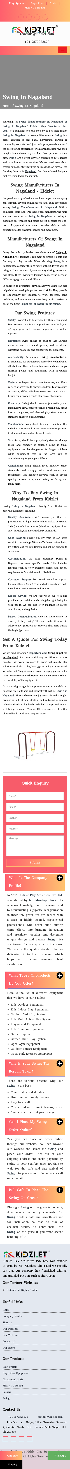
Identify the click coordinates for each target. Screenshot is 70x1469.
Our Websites (10, 1335)
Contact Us (9, 1341)
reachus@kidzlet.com (37, 34)
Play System (16, 3)
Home (7, 106)
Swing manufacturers (54, 357)
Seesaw (7, 1392)
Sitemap (7, 1322)
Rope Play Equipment (16, 1373)
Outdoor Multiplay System (22, 1290)
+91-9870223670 (37, 41)
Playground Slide (13, 1379)
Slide (53, 3)
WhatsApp (59, 1455)
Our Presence (10, 1329)
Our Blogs (9, 1348)
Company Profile (13, 1316)
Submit (35, 862)
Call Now (12, 1455)
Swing (6, 1398)
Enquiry (12, 1464)
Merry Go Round (35, 7)
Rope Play (37, 3)
